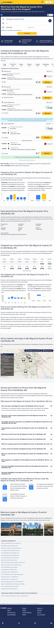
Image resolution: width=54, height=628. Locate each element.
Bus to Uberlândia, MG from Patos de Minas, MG (12, 574)
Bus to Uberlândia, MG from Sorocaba (9, 586)
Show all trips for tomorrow (28, 160)
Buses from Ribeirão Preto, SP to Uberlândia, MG (12, 581)
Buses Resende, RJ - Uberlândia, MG (9, 579)
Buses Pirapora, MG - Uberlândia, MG (9, 576)
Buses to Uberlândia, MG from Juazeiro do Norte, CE (13, 562)
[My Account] (42, 2)
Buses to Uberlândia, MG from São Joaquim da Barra (13, 584)
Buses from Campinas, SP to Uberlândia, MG (11, 548)
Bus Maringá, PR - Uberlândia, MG (9, 569)
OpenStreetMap (46, 378)
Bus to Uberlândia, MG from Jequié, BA (10, 557)
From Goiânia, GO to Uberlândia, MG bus (10, 550)
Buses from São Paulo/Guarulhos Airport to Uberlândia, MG (14, 595)
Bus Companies (11, 614)
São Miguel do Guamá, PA (33, 350)
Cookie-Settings (26, 612)
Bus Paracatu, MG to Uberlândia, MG (9, 572)
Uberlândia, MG (48, 350)
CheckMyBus (3, 603)
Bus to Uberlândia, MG (34, 603)
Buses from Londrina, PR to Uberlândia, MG (11, 564)
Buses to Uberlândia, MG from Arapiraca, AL (11, 543)
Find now (47, 82)
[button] (23, 359)
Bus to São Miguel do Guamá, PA (21, 603)
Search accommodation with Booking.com (12, 30)
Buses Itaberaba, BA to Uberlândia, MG (10, 553)
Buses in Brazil (9, 603)
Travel (24, 614)
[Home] (6, 2)
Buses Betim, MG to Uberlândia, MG (9, 545)
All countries (41, 614)
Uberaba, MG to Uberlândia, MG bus (9, 588)
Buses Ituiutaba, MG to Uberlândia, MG (10, 555)
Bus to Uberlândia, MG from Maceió (9, 567)
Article (39, 612)
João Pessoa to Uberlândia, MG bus (9, 560)
